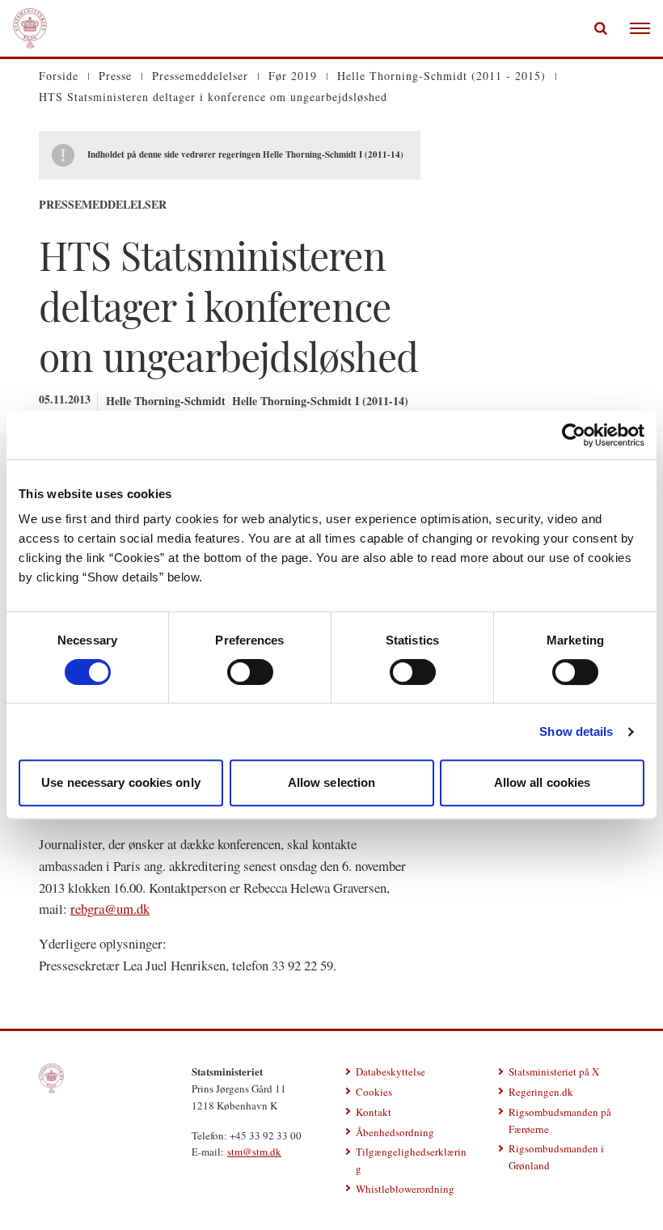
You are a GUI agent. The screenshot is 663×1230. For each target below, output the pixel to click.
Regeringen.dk (541, 1091)
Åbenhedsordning (395, 1132)
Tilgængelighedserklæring (411, 1160)
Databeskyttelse (390, 1071)
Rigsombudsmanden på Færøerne (560, 1120)
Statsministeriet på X (554, 1071)
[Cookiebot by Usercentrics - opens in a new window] (573, 435)
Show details (576, 731)
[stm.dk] (51, 1078)
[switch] (250, 672)
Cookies (374, 1091)
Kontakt (373, 1112)
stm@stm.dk (254, 1151)
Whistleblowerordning (405, 1188)
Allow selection (332, 782)
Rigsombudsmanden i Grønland (556, 1157)
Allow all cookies (542, 782)
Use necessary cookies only (121, 782)
